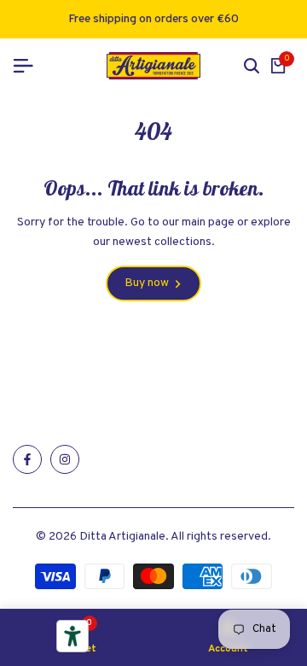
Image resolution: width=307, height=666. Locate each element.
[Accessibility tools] (72, 636)
